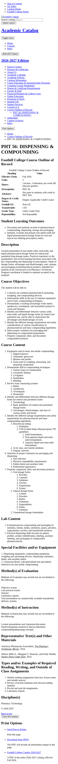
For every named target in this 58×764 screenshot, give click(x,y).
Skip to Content (14, 3)
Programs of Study (16, 99)
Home (10, 43)
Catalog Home (14, 9)
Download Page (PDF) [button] (18, 739)
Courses (11, 46)
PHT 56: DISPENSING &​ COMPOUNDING (25, 113)
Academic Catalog (19, 30)
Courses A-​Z (13, 107)
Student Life (13, 101)
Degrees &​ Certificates (17, 69)
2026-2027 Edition (15, 60)
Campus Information (16, 80)
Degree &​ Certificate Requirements (23, 88)
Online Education (15, 96)
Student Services (15, 104)
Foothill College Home (18, 11)
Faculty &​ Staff (14, 91)
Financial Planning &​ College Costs (24, 93)
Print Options (8, 128)
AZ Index (11, 6)
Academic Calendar (16, 75)
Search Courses (14, 67)
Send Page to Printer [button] (16, 729)
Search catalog (8, 19)
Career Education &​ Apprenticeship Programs (28, 83)
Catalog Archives (15, 120)
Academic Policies (16, 77)
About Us (11, 72)
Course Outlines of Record (19, 110)
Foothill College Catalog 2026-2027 (24, 752)
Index (9, 48)
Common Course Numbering (21, 85)
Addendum (12, 118)
